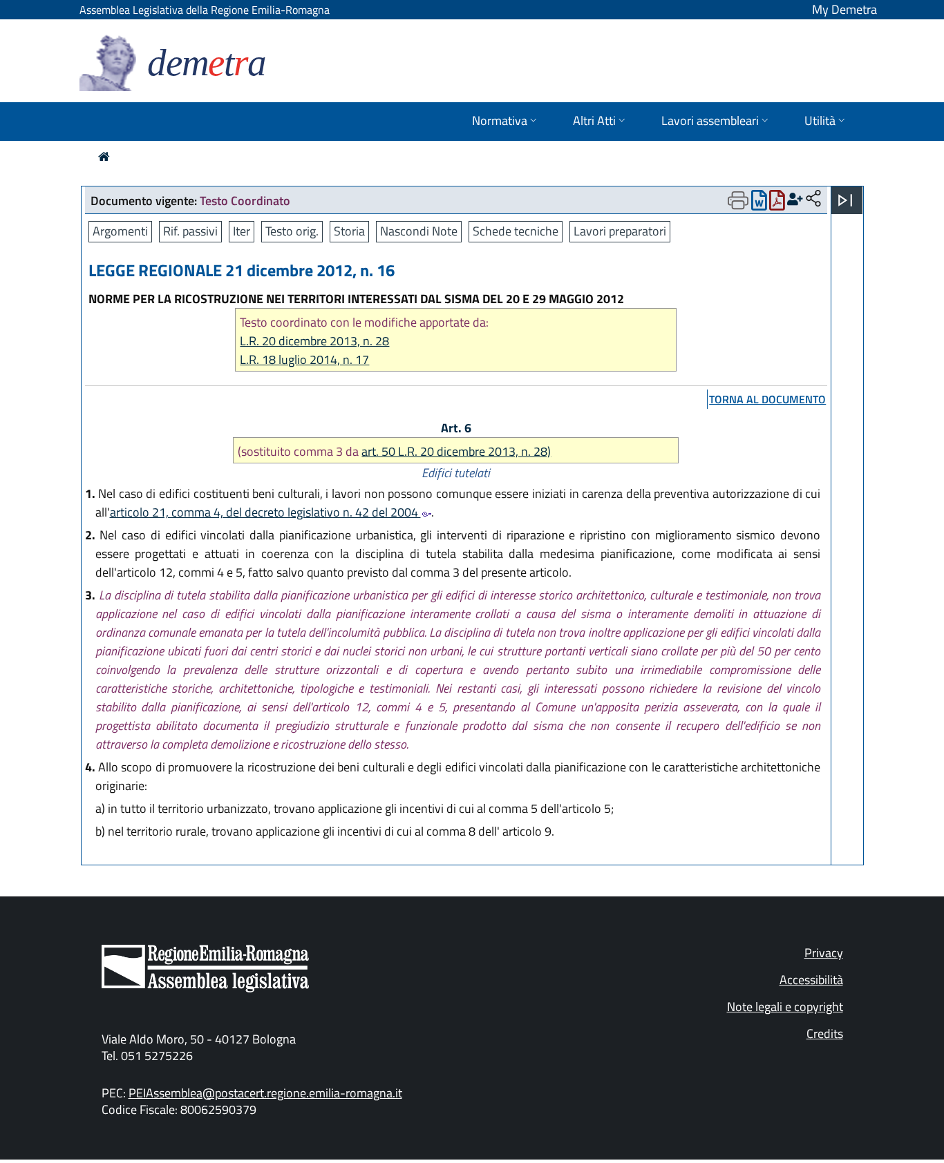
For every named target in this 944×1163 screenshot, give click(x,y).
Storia (349, 231)
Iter (241, 231)
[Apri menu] (845, 200)
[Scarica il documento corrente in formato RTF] (759, 203)
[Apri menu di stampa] (738, 200)
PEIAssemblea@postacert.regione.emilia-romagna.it (265, 1093)
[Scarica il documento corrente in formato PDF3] (777, 203)
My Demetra (844, 9)
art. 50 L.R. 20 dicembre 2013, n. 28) (456, 451)
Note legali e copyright (785, 1006)
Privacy (823, 952)
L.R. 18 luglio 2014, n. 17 (304, 359)
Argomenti (120, 231)
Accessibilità (811, 979)
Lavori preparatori (620, 231)
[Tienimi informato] (795, 199)
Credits (824, 1033)
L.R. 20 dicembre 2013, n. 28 (314, 340)
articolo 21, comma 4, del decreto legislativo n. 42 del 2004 (265, 512)
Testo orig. (292, 231)
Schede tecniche (515, 231)
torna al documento (767, 399)
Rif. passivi (190, 231)
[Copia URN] (813, 199)
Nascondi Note (418, 231)
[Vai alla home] (104, 156)
